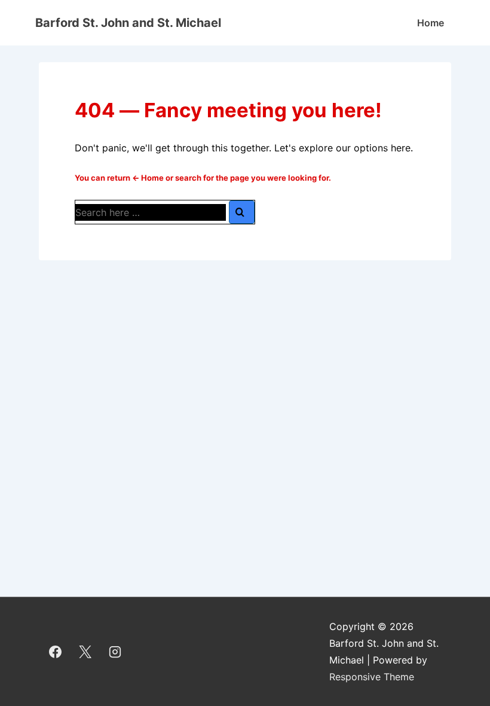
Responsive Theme (371, 677)
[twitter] (85, 651)
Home (430, 23)
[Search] (242, 212)
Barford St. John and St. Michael (128, 23)
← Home (148, 177)
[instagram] (115, 651)
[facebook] (55, 651)
